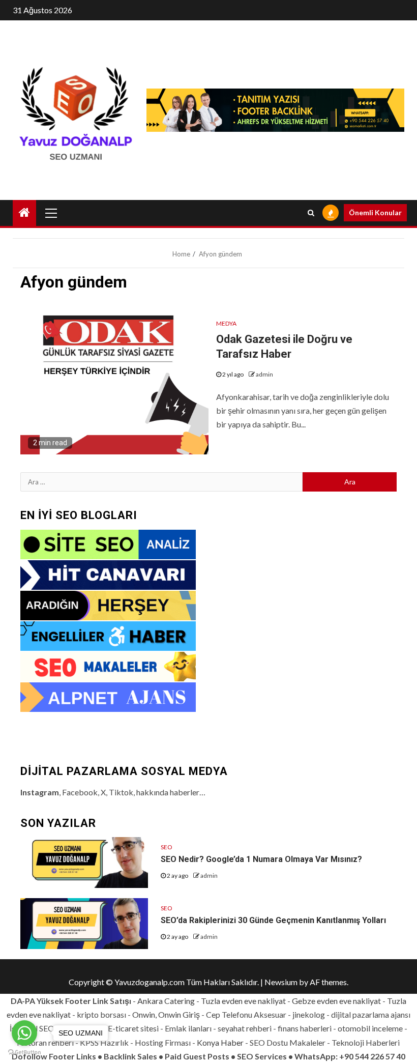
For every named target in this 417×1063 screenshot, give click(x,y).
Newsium (280, 982)
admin (264, 374)
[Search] (311, 212)
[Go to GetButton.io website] (24, 1052)
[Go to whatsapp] (24, 1033)
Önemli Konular (375, 212)
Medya (226, 323)
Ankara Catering (166, 1000)
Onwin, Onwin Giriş (166, 1014)
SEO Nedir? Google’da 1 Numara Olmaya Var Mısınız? (261, 859)
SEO (166, 847)
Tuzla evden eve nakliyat (243, 1000)
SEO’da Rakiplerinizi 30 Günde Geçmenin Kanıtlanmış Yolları (273, 920)
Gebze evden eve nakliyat (336, 1000)
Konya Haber (220, 1042)
